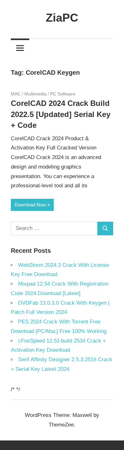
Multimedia (35, 93)
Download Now (30, 204)
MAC (16, 93)
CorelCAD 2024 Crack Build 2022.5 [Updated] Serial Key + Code (60, 114)
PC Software (62, 93)
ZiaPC (62, 17)
